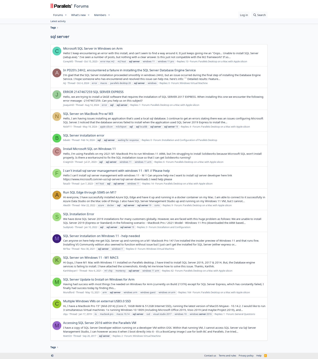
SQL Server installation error (83, 135)
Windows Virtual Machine (194, 83)
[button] (65, 15)
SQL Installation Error (78, 214)
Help (259, 355)
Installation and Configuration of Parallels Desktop (189, 140)
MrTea (66, 248)
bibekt (66, 140)
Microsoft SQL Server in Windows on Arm (93, 48)
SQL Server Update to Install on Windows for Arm (99, 279)
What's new (78, 15)
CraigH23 (68, 162)
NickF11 (67, 126)
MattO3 (67, 336)
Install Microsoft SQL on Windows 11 (89, 149)
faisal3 (66, 183)
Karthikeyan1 (70, 270)
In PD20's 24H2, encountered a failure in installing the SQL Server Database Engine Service (129, 70)
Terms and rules (227, 355)
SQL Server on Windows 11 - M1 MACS (90, 257)
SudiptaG (68, 227)
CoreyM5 (68, 61)
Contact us (210, 355)
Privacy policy (246, 355)
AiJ (64, 83)
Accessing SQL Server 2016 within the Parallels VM (99, 323)
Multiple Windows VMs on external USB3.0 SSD (97, 301)
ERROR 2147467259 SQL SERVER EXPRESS (93, 92)
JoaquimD (68, 105)
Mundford (68, 292)
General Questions (245, 314)
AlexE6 (66, 205)
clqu (65, 314)
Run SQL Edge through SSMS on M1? (89, 192)
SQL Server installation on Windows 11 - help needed (101, 236)
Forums (58, 15)
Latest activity (58, 21)
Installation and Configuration (173, 227)
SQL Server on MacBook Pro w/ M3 (88, 114)
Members (100, 15)
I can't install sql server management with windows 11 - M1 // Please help (116, 170)
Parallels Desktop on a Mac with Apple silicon (222, 61)
